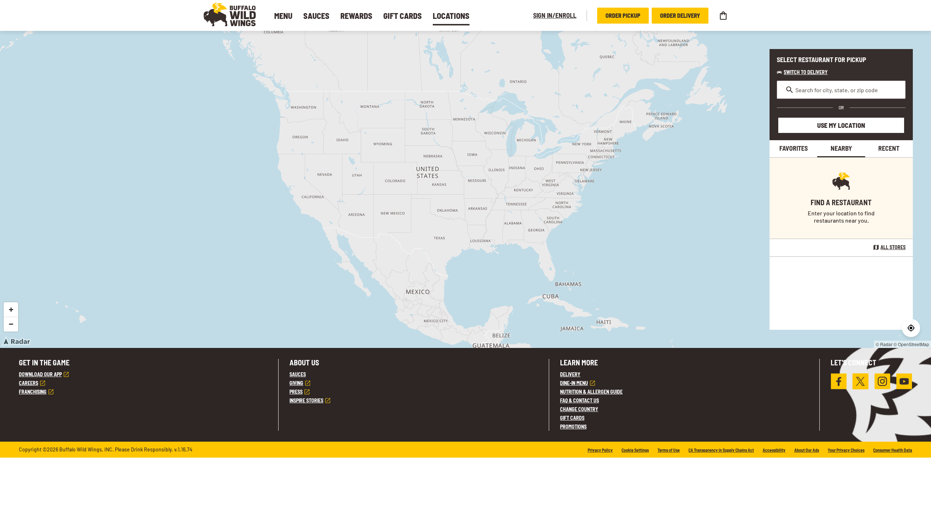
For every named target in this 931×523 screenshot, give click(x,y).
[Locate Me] (911, 328)
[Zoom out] (11, 324)
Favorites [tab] (793, 148)
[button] (230, 14)
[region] (465, 189)
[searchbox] (841, 89)
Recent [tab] (888, 148)
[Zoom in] (11, 309)
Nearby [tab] (841, 148)
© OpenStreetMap (911, 344)
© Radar (884, 344)
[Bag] (723, 15)
